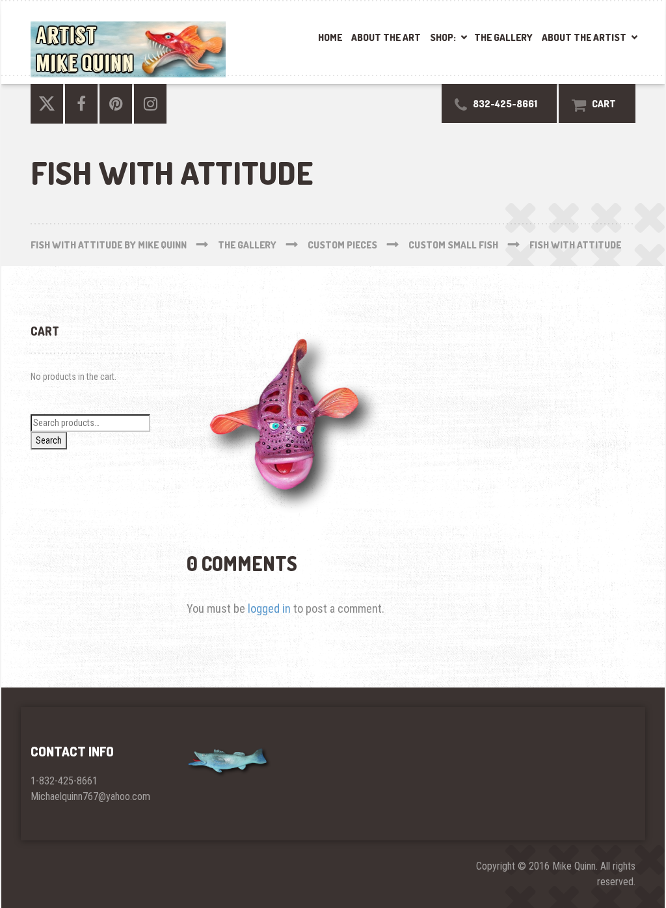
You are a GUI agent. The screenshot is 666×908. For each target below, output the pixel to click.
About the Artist (584, 37)
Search (49, 440)
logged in (269, 608)
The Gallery (503, 37)
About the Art (386, 37)
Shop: (443, 37)
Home (330, 37)
